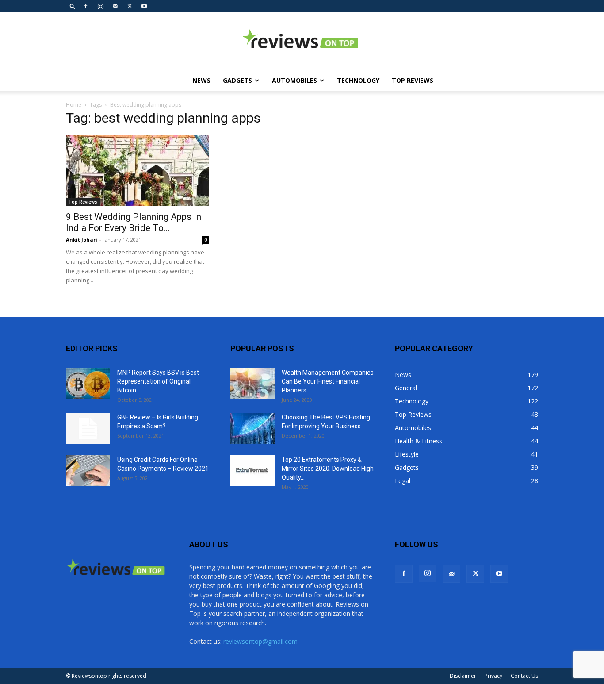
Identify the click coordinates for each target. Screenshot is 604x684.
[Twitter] (129, 6)
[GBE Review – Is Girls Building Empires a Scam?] (88, 428)
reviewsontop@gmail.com (260, 641)
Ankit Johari (81, 239)
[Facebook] (85, 6)
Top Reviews (412, 80)
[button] (72, 6)
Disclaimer (463, 676)
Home (73, 104)
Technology (358, 80)
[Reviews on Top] (302, 41)
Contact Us (524, 676)
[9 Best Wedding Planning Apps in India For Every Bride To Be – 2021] (137, 170)
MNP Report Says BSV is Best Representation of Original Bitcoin (158, 381)
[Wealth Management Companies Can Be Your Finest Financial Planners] (252, 383)
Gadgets (237, 80)
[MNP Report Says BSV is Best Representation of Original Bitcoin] (88, 383)
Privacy (493, 676)
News (201, 80)
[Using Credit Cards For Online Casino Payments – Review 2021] (88, 470)
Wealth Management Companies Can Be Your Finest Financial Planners (328, 381)
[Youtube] (144, 6)
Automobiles (294, 80)
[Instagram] (100, 6)
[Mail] (115, 6)
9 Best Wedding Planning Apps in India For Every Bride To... (133, 222)
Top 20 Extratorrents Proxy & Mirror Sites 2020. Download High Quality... (328, 468)
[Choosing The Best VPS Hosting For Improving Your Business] (252, 428)
